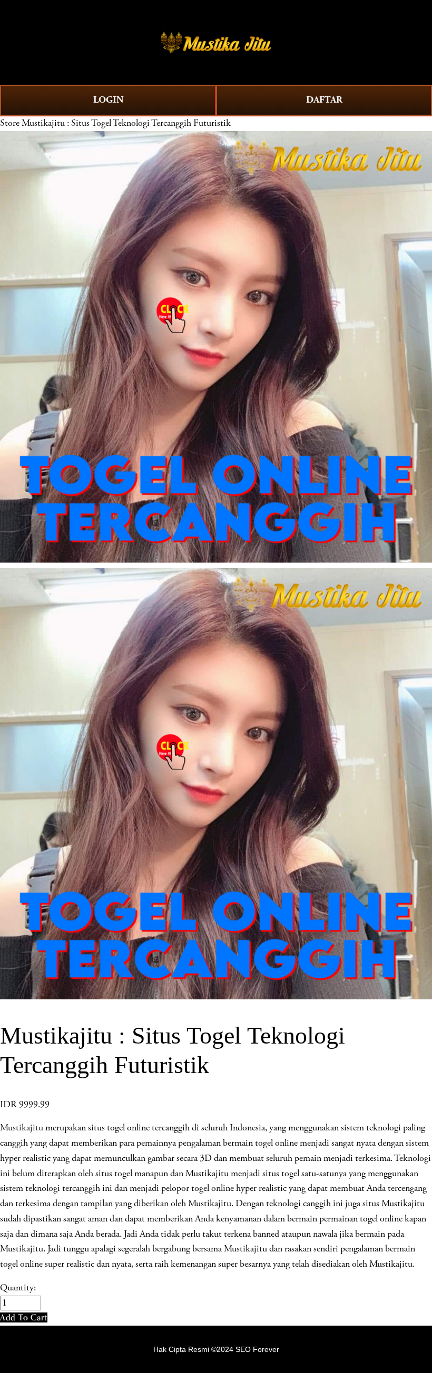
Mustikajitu (21, 1128)
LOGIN (108, 99)
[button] (23, 1317)
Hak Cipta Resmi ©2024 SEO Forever (216, 1349)
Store (9, 123)
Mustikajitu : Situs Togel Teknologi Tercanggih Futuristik (126, 123)
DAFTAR (324, 99)
